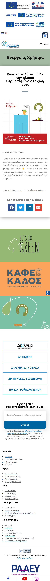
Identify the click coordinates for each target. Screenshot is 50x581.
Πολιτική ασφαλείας (25, 558)
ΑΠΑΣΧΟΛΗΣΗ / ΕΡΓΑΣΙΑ (25, 368)
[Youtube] (25, 579)
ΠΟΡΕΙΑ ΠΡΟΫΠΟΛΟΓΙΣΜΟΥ (25, 389)
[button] (11, 207)
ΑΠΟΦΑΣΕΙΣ (25, 357)
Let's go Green (10, 502)
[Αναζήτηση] (45, 35)
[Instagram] (36, 579)
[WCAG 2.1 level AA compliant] (25, 551)
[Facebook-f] (8, 578)
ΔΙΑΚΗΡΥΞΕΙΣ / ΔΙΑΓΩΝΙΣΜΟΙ (25, 378)
